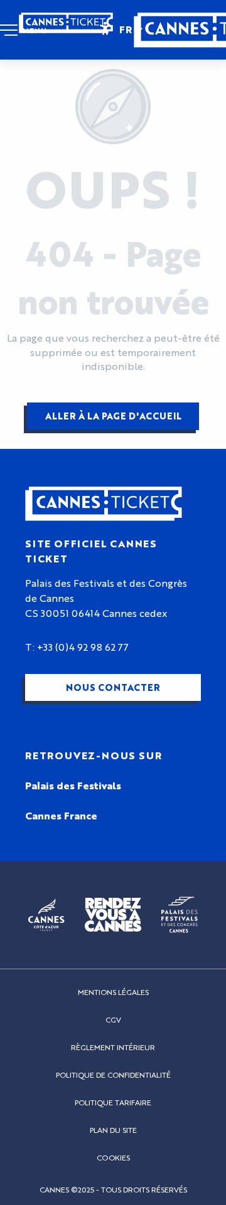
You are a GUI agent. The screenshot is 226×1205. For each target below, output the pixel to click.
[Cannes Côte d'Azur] (46, 914)
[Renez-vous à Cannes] (113, 914)
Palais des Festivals (73, 786)
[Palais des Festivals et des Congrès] (179, 915)
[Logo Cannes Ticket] (103, 504)
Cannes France (61, 816)
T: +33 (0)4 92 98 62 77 (77, 647)
